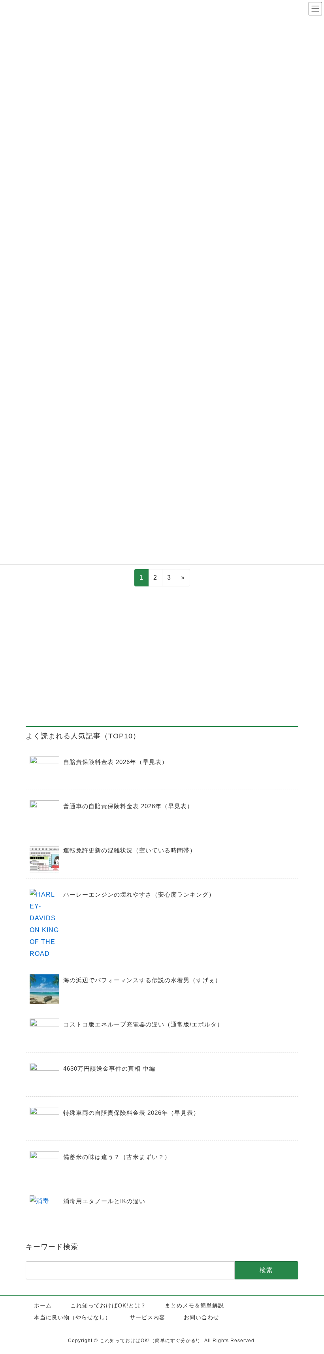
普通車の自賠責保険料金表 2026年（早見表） (128, 806)
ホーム (43, 1305)
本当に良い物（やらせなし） (72, 1317)
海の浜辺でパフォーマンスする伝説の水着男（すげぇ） (142, 980)
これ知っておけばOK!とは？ (108, 1305)
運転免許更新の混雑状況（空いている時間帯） (129, 850)
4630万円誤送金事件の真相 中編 (109, 1068)
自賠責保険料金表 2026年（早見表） (115, 761)
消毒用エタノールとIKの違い (104, 1201)
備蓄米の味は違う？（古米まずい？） (117, 1157)
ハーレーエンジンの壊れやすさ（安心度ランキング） (139, 894)
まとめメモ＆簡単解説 (194, 1305)
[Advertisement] (162, 658)
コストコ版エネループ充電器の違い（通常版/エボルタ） (143, 1024)
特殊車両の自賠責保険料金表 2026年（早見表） (131, 1112)
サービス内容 (147, 1317)
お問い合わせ (201, 1317)
